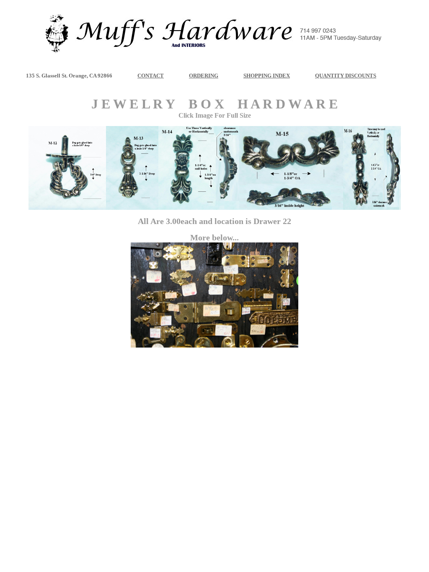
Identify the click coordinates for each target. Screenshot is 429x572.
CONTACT (150, 75)
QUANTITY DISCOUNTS (345, 75)
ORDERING (203, 75)
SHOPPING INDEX (266, 75)
